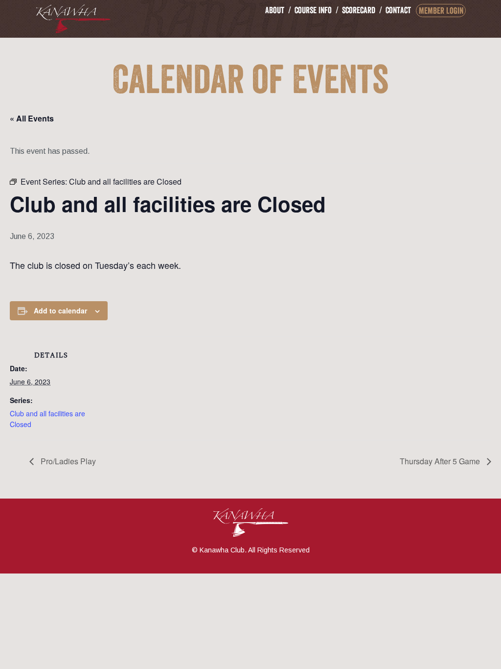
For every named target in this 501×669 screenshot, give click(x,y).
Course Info (313, 10)
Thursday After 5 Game (441, 461)
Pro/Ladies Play (67, 461)
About (274, 10)
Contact (398, 10)
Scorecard (358, 10)
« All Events (32, 118)
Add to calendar (60, 310)
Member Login (441, 10)
